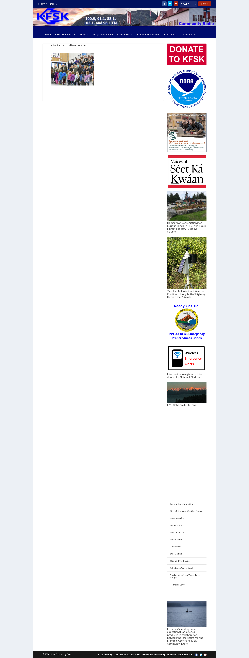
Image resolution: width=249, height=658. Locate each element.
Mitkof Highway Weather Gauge (186, 511)
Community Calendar (148, 34)
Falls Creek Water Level (181, 568)
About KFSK (123, 34)
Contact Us (189, 34)
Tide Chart (175, 546)
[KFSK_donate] (186, 64)
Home (48, 34)
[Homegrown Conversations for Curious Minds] (186, 220)
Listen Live (46, 4)
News (83, 34)
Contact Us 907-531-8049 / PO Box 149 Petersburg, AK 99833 (145, 654)
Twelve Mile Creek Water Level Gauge (185, 576)
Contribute (170, 34)
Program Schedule (103, 34)
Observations (176, 539)
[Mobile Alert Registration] (186, 371)
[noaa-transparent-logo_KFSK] (186, 107)
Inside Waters (177, 525)
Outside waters (177, 532)
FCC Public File (185, 654)
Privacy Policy (105, 654)
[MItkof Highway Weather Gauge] (186, 288)
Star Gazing (176, 553)
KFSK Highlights (64, 34)
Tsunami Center (178, 584)
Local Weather (177, 518)
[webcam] (186, 402)
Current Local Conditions (182, 504)
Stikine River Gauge (179, 561)
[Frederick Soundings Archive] (186, 626)
